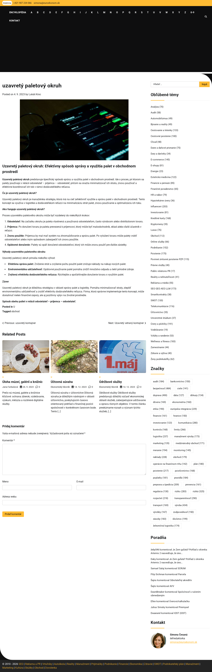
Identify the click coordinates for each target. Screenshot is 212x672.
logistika (160, 436)
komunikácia (188, 422)
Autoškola (59, 664)
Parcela (182, 574)
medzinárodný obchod (190, 443)
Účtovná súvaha (62, 382)
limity (180, 429)
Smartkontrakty (159, 294)
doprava (160, 395)
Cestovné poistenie (161, 136)
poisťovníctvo (185, 470)
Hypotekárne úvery (160, 200)
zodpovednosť (183, 512)
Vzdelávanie (157, 329)
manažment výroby (187, 436)
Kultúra (19, 667)
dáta (179, 395)
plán (199, 464)
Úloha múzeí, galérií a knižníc (22, 382)
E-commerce (157, 159)
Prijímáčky (97, 664)
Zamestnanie (157, 347)
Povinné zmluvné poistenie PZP (167, 259)
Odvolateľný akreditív (181, 580)
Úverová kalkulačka (179, 601)
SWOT (154, 300)
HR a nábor (156, 194)
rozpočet (160, 498)
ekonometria (181, 402)
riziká (198, 491)
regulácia (160, 491)
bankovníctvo (180, 381)
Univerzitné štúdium (161, 318)
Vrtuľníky (47, 664)
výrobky (160, 512)
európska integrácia (183, 409)
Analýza (155, 106)
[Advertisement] (106, 50)
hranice (180, 415)
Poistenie (155, 253)
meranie (160, 450)
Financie (123, 664)
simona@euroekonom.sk (183, 642)
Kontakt (14, 20)
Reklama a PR (33, 664)
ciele (182, 388)
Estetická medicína (161, 177)
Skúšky (29, 667)
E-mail (80, 481)
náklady (160, 457)
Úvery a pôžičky (159, 323)
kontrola (160, 429)
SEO (21, 664)
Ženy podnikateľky (160, 359)
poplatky (160, 477)
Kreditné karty (158, 218)
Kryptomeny (157, 224)
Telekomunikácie (159, 306)
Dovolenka (51, 667)
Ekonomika (136, 664)
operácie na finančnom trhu (170, 464)
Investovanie (157, 212)
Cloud (154, 142)
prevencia (193, 484)
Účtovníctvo (157, 312)
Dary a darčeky (158, 153)
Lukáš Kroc (35, 94)
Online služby (157, 241)
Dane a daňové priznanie (163, 147)
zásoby (159, 519)
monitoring (182, 450)
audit (158, 381)
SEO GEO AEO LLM (160, 288)
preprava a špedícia (166, 484)
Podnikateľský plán (173, 664)
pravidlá (181, 477)
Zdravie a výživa (159, 353)
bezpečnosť (162, 388)
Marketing (7, 667)
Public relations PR (160, 271)
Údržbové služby (110, 382)
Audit (153, 112)
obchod (15, 311)
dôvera (159, 402)
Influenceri (156, 206)
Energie (154, 171)
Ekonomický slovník (60, 387)
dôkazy (196, 395)
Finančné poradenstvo (162, 189)
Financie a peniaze (160, 183)
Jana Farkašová (10, 387)
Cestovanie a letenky (161, 130)
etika (158, 409)
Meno (5, 481)
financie (160, 415)
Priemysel (184, 607)
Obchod (155, 235)
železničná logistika (166, 525)
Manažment (82, 664)
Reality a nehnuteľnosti (162, 277)
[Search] (205, 16)
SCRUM (182, 568)
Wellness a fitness (160, 341)
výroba (181, 505)
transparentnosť (185, 498)
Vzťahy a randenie (160, 335)
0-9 (192, 12)
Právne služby (158, 265)
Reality (70, 664)
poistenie (161, 470)
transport (160, 505)
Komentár (8, 440)
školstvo (180, 519)
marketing (161, 443)
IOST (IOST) (180, 613)
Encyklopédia (17, 12)
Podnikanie (156, 247)
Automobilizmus (159, 118)
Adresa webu (9, 496)
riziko (180, 491)
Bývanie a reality (159, 124)
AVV (172, 586)
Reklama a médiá (160, 283)
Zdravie (148, 664)
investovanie (162, 422)
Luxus (154, 230)
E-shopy (155, 165)
